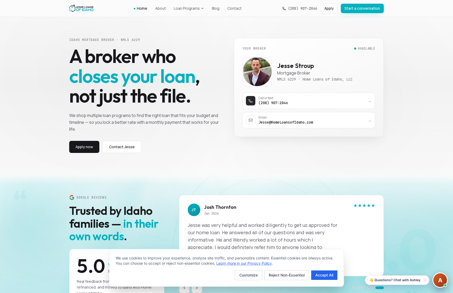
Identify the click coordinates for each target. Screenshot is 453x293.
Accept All (324, 275)
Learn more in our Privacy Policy (244, 263)
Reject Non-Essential (287, 275)
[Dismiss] (425, 280)
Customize (248, 275)
